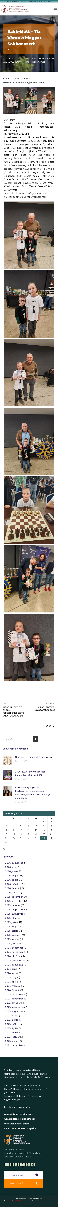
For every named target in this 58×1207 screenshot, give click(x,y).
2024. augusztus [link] (14, 964)
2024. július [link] (11, 969)
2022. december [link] (14, 1045)
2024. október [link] (13, 956)
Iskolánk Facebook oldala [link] (17, 1156)
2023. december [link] (14, 994)
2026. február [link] (12, 888)
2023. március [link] (12, 1032)
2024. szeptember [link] (15, 960)
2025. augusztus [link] (14, 914)
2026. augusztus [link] (14, 863)
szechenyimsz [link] (37, 62)
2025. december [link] (14, 897)
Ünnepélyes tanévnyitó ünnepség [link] (33, 757)
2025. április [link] (11, 931)
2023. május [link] (11, 1024)
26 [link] (21, 838)
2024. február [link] (12, 990)
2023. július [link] (11, 1015)
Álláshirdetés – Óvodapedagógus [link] (45, 708)
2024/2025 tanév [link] (29, 58)
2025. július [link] (11, 918)
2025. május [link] (11, 926)
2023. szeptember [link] (15, 1007)
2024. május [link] (11, 977)
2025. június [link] (11, 922)
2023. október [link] (13, 1003)
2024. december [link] (14, 947)
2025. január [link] (11, 943)
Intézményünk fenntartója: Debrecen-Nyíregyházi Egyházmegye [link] (29, 1)
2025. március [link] (12, 935)
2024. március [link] (13, 986)
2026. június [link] (11, 871)
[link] (15, 9)
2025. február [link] (12, 939)
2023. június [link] (11, 1020)
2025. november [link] (14, 901)
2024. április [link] (11, 981)
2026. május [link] (11, 875)
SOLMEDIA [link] (21, 1201)
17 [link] (7, 834)
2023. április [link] (11, 1028)
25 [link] (14, 838)
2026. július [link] (11, 867)
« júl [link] (5, 848)
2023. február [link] (12, 1037)
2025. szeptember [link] (15, 909)
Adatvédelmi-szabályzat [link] (18, 1114)
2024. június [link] (11, 973)
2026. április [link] (11, 880)
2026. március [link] (12, 884)
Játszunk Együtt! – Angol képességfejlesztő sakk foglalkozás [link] (13, 711)
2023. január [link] (11, 1041)
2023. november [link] (14, 998)
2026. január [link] (11, 892)
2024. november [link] (14, 952)
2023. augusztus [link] (14, 1011)
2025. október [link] (12, 905)
